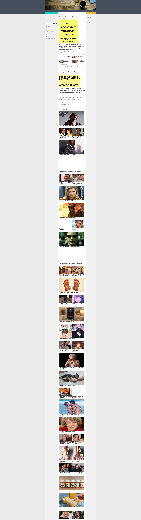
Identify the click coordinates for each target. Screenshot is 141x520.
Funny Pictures (59, 11)
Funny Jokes (63, 11)
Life (51, 11)
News (49, 11)
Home (47, 11)
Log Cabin (89, 22)
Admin (60, 18)
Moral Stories (54, 11)
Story (66, 11)
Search (55, 23)
